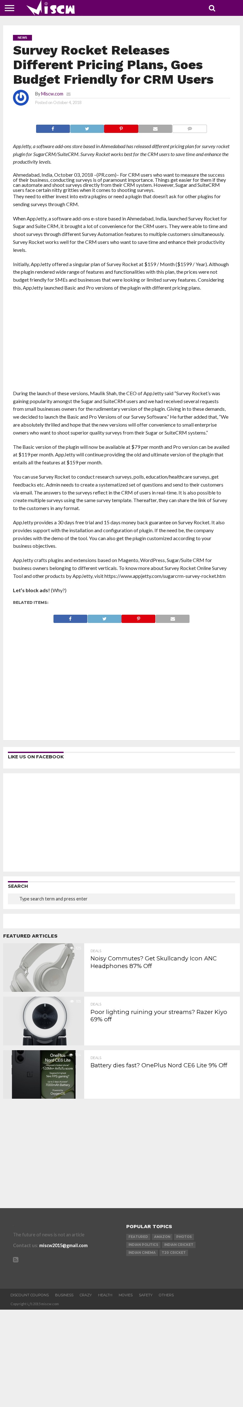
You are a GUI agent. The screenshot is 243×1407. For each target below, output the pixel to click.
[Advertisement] (121, 342)
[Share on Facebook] (53, 127)
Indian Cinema (142, 1253)
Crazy (86, 1295)
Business (64, 1295)
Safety (146, 1295)
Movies (126, 1295)
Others (166, 1295)
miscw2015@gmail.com (63, 1245)
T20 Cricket (174, 1253)
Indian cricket (178, 1245)
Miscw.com (52, 93)
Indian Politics (143, 1245)
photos (184, 1237)
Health (105, 1295)
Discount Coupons (29, 1295)
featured (138, 1237)
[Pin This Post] (121, 127)
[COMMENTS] (189, 127)
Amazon (162, 1237)
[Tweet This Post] (87, 127)
